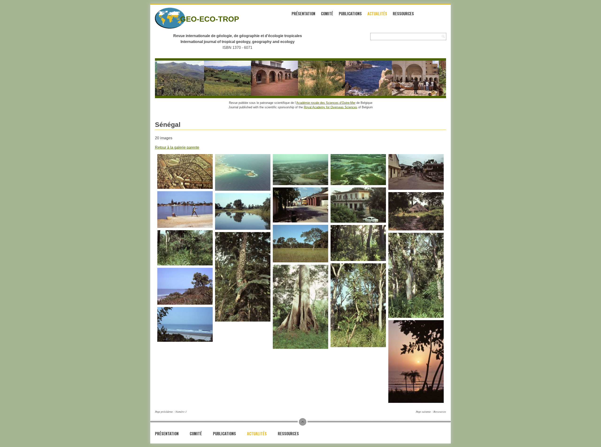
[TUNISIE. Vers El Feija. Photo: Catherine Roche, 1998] (219, 78)
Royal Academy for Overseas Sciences (330, 107)
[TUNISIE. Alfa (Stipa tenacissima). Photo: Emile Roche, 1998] (313, 78)
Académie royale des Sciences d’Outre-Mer (325, 103)
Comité (327, 13)
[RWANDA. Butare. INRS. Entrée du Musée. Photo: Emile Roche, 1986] (266, 78)
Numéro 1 (181, 411)
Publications (350, 13)
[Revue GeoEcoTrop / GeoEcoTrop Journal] (162, 18)
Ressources (403, 13)
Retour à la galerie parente (177, 147)
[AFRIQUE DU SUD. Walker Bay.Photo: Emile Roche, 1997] (360, 78)
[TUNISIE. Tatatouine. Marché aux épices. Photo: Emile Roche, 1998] (407, 78)
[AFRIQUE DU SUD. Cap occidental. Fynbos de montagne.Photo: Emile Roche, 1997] (172, 78)
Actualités (377, 13)
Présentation (303, 13)
